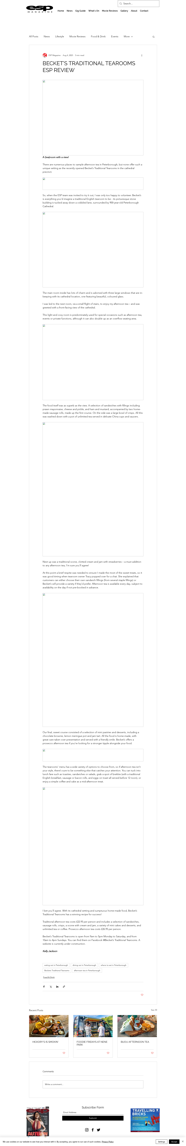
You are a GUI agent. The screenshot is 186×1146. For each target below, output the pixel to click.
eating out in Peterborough (56, 965)
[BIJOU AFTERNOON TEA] (137, 1026)
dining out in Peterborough (84, 965)
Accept (174, 1141)
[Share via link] (64, 986)
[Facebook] (92, 1130)
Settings (161, 1141)
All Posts (33, 36)
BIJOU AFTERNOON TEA (135, 1041)
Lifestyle (59, 36)
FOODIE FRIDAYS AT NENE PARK (92, 1043)
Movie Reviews (77, 36)
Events (114, 36)
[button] (153, 37)
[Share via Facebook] (44, 986)
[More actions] (141, 55)
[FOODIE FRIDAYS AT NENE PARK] (93, 1026)
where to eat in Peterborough (113, 965)
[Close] (182, 1141)
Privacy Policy (108, 1141)
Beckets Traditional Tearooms (56, 970)
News (47, 36)
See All (154, 1010)
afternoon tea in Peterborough (87, 970)
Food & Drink (98, 36)
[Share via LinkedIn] (57, 986)
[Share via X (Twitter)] (50, 986)
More (127, 36)
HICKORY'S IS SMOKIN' (45, 1041)
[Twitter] (98, 1130)
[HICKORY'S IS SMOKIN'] (48, 1026)
